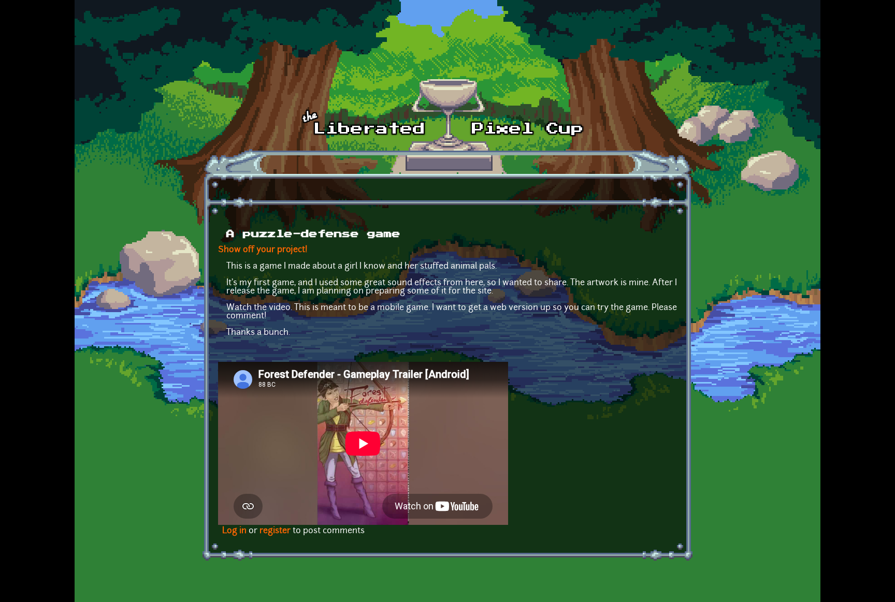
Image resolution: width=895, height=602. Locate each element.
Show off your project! (263, 250)
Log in (234, 531)
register (275, 531)
